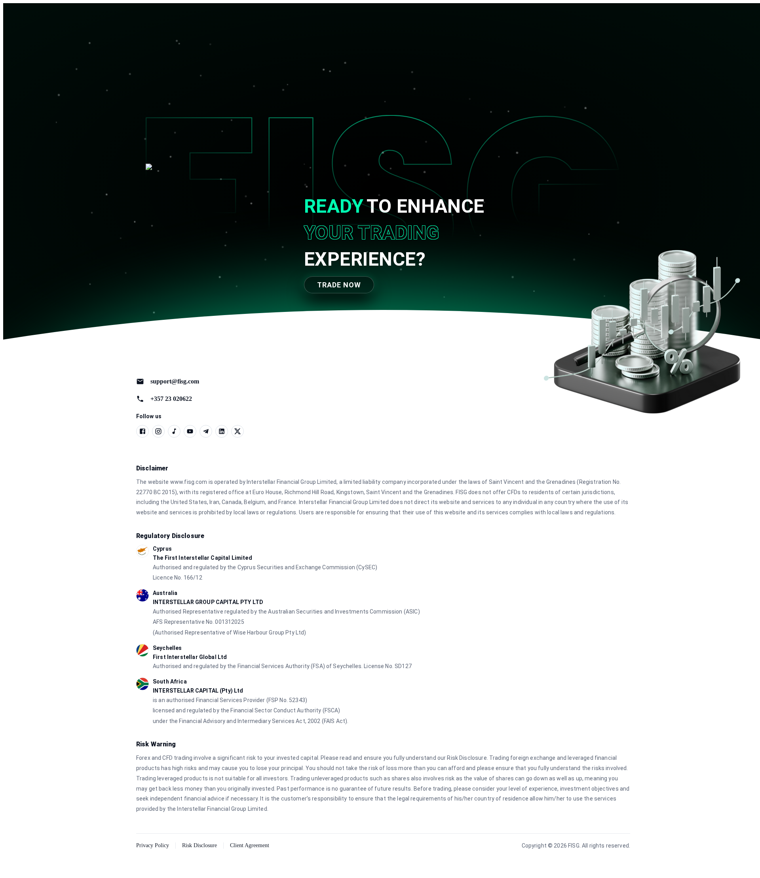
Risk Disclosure (199, 845)
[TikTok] (174, 431)
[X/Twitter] (237, 431)
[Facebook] (142, 431)
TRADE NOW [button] (339, 285)
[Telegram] (206, 431)
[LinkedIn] (221, 431)
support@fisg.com (174, 381)
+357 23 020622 (171, 398)
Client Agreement (249, 845)
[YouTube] (190, 431)
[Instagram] (158, 431)
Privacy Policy (152, 845)
